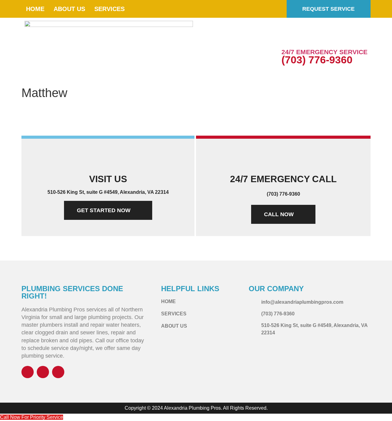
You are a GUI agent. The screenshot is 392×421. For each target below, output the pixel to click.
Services (109, 9)
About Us (69, 9)
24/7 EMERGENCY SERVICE (324, 51)
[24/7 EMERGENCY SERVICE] (289, 38)
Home (35, 9)
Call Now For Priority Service (31, 417)
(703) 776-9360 (316, 60)
